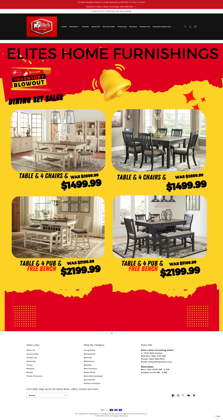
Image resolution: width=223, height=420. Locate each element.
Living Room (89, 350)
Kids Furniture (90, 369)
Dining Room (89, 354)
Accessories (89, 380)
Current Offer (33, 354)
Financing (31, 361)
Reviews (30, 369)
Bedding (87, 365)
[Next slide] (116, 333)
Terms (29, 365)
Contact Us (32, 358)
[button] (74, 26)
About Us (31, 350)
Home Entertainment (93, 376)
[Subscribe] (64, 395)
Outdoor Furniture (92, 383)
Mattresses (89, 361)
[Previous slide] (107, 333)
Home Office (89, 372)
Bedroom (88, 358)
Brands (30, 372)
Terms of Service (34, 376)
